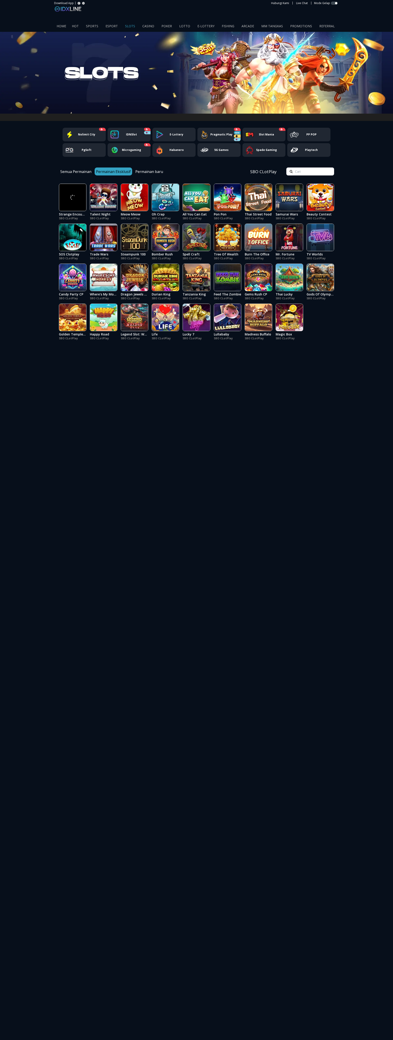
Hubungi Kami (280, 3)
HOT (75, 26)
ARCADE (248, 26)
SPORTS (92, 26)
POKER (166, 26)
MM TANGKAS (272, 26)
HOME (61, 26)
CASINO (148, 26)
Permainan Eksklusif (113, 171)
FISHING (228, 26)
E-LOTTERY (205, 26)
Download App (64, 3)
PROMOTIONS (301, 26)
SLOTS (130, 26)
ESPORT (112, 26)
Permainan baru (149, 171)
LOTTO (184, 26)
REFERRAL (327, 26)
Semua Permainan (75, 171)
